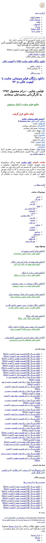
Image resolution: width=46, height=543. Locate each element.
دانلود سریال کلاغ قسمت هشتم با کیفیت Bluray (21, 358)
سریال (37, 27)
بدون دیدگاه (35, 73)
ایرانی (37, 66)
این (38, 174)
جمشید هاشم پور (37, 154)
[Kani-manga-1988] (35, 316)
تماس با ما (36, 31)
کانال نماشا (35, 29)
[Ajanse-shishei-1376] (33, 251)
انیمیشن (37, 24)
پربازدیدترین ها (29, 482)
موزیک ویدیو (30, 241)
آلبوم (33, 237)
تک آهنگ (32, 239)
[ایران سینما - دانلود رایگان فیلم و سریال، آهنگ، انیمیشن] (36, 7)
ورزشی (32, 222)
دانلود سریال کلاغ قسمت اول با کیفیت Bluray (21, 375)
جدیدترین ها (40, 482)
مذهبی (37, 225)
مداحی (32, 227)
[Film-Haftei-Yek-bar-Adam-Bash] (28, 262)
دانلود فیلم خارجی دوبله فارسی (26, 518)
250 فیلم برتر (30, 208)
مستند (32, 220)
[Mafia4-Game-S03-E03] (26, 327)
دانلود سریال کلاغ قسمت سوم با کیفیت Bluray (21, 370)
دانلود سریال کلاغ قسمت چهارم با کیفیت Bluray (20, 368)
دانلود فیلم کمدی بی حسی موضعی (26, 286)
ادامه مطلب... (39, 185)
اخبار (38, 197)
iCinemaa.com (36, 520)
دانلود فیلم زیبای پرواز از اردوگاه (27, 275)
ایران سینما (27, 520)
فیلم (38, 22)
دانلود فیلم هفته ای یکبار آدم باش (27, 264)
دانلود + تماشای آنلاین (36, 54)
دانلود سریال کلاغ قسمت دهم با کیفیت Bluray (21, 354)
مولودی (32, 230)
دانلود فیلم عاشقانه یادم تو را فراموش (24, 340)
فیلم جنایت (26, 162)
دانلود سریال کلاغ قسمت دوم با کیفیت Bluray (21, 373)
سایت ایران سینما (17, 520)
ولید (38, 540)
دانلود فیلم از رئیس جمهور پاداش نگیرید (24, 308)
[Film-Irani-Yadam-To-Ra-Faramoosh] (25, 338)
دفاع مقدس (25, 215)
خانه (43, 47)
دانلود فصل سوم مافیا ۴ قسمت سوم (25, 329)
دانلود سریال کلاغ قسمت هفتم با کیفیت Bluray (21, 361)
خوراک (37, 537)
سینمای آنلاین (34, 20)
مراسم (37, 232)
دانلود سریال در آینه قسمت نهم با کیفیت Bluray (21, 435)
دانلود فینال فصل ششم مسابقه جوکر (25, 297)
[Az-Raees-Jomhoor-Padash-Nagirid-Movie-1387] (25, 305)
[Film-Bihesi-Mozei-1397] (28, 284)
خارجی (32, 204)
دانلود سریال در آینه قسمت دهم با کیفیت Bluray (21, 433)
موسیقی (36, 234)
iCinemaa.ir (41, 518)
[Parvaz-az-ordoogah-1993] (33, 273)
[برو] (21, 38)
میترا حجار (40, 149)
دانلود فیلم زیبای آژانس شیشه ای (26, 253)
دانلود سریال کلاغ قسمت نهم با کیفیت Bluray (22, 356)
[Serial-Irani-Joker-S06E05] (27, 294)
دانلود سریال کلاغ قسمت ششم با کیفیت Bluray (21, 363)
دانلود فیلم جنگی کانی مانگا (29, 318)
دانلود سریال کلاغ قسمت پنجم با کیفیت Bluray (21, 365)
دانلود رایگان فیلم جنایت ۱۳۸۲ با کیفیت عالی (23, 61)
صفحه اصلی (35, 17)
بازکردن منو (40, 13)
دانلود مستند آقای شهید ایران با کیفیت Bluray (22, 442)
